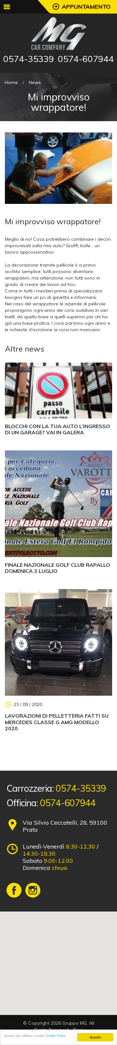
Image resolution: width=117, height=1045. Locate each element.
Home (11, 82)
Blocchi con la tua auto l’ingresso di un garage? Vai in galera (57, 429)
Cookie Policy (55, 1035)
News (35, 82)
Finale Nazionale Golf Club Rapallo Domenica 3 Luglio (57, 568)
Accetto (95, 1037)
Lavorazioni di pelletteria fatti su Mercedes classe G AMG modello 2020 (57, 722)
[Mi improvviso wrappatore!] (58, 168)
